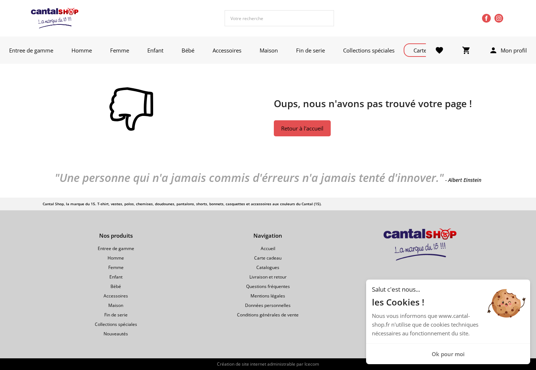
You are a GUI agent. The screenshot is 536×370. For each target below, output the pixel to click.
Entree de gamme (31, 50)
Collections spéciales (369, 50)
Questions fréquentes (268, 286)
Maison (269, 50)
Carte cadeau (267, 258)
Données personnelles (268, 305)
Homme (81, 50)
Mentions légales (267, 296)
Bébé (188, 50)
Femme (119, 50)
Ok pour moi (448, 354)
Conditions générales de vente (268, 315)
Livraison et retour (268, 277)
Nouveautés (116, 334)
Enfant (155, 50)
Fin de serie (310, 50)
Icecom (311, 364)
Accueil (268, 248)
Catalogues (267, 267)
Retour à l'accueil (302, 128)
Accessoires (227, 50)
